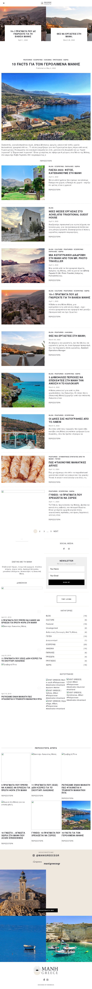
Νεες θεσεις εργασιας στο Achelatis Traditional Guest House (68, 214)
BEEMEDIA (50, 985)
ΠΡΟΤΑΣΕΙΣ (57, 60)
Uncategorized (52, 628)
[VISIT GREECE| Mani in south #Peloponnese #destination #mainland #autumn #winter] (56, 684)
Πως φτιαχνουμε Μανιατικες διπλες (67, 464)
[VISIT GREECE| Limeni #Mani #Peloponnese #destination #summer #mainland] (77, 684)
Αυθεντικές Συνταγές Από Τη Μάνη (61, 632)
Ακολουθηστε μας (46, 910)
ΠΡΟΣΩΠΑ (50, 656)
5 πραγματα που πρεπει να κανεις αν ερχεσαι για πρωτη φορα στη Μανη (20, 621)
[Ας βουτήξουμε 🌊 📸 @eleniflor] (69, 939)
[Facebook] (64, 548)
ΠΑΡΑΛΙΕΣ (69, 166)
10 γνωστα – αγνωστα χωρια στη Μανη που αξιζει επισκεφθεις (13, 835)
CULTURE (58, 249)
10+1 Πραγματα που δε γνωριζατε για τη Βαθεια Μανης (23, 34)
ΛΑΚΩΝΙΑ (48, 60)
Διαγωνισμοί (52, 640)
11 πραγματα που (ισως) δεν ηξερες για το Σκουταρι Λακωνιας (21, 659)
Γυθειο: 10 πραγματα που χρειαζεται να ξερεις (65, 496)
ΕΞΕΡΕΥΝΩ (38, 60)
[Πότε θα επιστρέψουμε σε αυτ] (69, 893)
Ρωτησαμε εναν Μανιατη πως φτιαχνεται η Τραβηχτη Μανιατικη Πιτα (21, 697)
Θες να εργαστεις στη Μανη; (69, 35)
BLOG (51, 166)
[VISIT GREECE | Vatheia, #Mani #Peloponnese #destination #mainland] (56, 694)
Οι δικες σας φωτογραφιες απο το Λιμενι (69, 420)
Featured (27, 60)
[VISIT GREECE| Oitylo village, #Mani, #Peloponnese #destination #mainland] (56, 705)
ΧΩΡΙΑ (66, 60)
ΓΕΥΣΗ (57, 459)
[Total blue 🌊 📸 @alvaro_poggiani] (23, 939)
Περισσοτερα (46, 161)
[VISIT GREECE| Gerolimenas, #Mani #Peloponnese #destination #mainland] (77, 696)
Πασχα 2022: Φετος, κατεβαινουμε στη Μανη (65, 171)
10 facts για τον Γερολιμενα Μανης (46, 64)
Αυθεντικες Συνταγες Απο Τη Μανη (67, 458)
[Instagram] (69, 548)
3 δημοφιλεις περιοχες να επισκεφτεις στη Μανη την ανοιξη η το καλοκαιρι (66, 380)
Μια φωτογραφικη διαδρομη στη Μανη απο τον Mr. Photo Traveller (68, 258)
